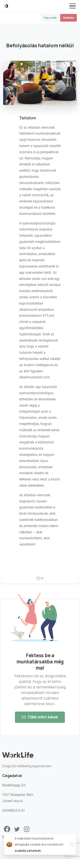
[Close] (72, 844)
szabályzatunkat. (28, 851)
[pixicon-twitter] (17, 829)
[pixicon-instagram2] (27, 829)
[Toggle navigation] (72, 6)
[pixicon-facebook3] (7, 829)
